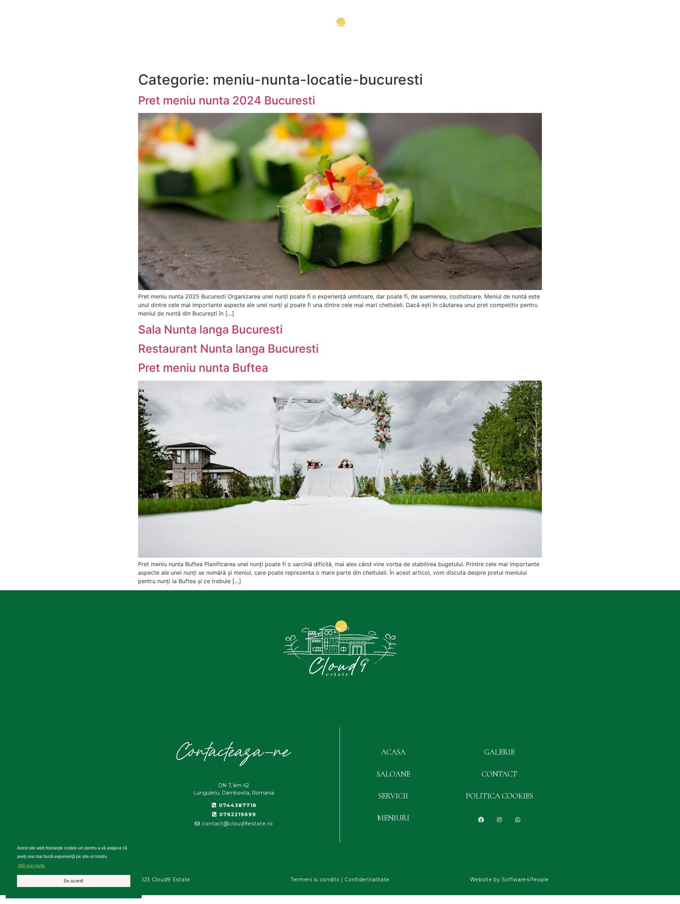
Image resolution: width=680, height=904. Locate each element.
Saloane (213, 38)
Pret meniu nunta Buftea (203, 368)
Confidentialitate (367, 879)
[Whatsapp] (517, 819)
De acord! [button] (74, 881)
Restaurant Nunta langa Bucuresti (228, 349)
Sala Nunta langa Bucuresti (210, 329)
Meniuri (262, 38)
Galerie (463, 38)
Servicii (416, 38)
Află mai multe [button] (31, 865)
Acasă (167, 38)
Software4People (525, 879)
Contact (513, 38)
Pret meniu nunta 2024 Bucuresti (226, 100)
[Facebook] (481, 819)
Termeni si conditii (314, 879)
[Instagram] (499, 819)
